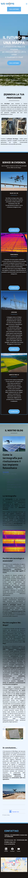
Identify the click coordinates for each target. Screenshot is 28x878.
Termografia (6, 472)
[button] (26, 4)
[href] (14, 864)
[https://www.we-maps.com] (7, 4)
